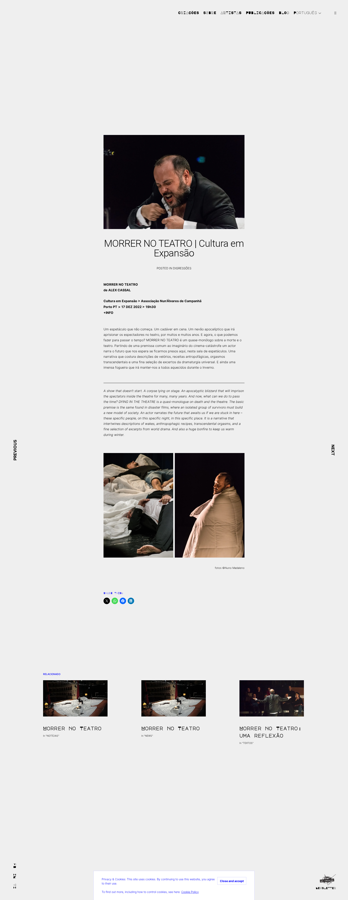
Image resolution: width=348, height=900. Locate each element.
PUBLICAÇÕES (260, 13)
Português (305, 13)
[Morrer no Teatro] (76, 698)
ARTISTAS (231, 13)
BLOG (284, 13)
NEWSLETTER (326, 888)
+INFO (108, 313)
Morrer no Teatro (72, 728)
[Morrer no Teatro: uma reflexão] (272, 698)
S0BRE (209, 13)
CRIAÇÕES (188, 13)
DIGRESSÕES (182, 268)
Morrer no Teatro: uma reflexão (270, 732)
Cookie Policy (190, 892)
